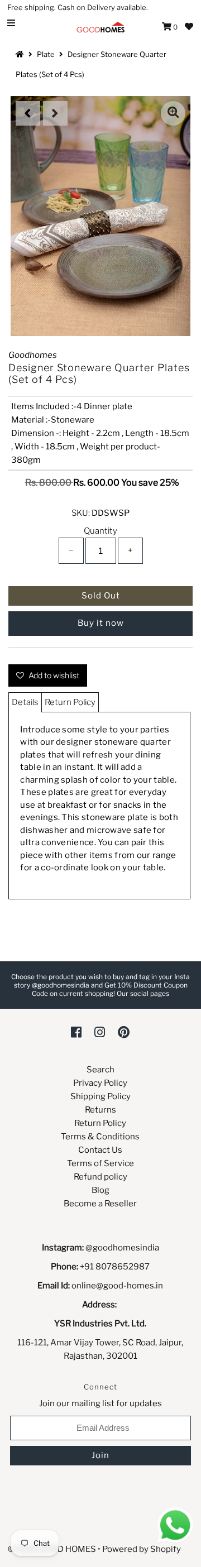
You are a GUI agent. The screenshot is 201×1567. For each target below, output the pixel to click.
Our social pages (143, 993)
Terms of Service (100, 1163)
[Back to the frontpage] (21, 54)
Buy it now (101, 623)
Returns (100, 1110)
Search (100, 1070)
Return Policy (70, 702)
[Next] (55, 113)
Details (25, 702)
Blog (100, 1190)
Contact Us (100, 1150)
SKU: (80, 513)
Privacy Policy (100, 1083)
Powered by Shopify (141, 1549)
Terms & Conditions (100, 1137)
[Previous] (28, 113)
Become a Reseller (100, 1204)
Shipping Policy (100, 1096)
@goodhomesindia (122, 1248)
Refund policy (100, 1177)
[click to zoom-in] (173, 113)
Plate (46, 54)
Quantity (100, 531)
